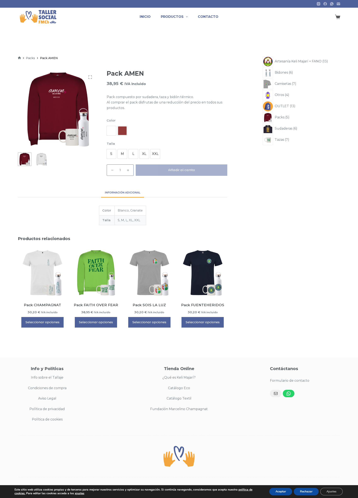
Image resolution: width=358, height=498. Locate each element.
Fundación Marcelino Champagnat (179, 409)
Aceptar (281, 491)
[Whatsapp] (288, 393)
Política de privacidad (47, 409)
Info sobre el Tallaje (47, 377)
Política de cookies (47, 419)
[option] (111, 130)
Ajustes (331, 491)
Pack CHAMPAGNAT (42, 305)
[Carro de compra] (337, 16)
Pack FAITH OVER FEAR (96, 305)
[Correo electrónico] (338, 4)
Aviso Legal (47, 398)
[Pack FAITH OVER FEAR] (96, 272)
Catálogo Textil (179, 398)
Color (111, 120)
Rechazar (306, 491)
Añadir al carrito (181, 170)
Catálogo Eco (179, 388)
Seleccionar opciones (42, 322)
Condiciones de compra (47, 388)
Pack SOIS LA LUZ (149, 305)
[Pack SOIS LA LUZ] (149, 272)
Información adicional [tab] (122, 192)
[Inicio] (19, 58)
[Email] (276, 393)
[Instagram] (318, 4)
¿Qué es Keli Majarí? (179, 377)
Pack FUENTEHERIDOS (202, 305)
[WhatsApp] (332, 4)
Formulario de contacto (289, 381)
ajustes (79, 493)
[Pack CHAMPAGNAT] (42, 272)
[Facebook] (325, 4)
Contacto (208, 17)
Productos (172, 17)
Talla (111, 144)
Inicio (145, 17)
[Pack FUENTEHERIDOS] (202, 272)
